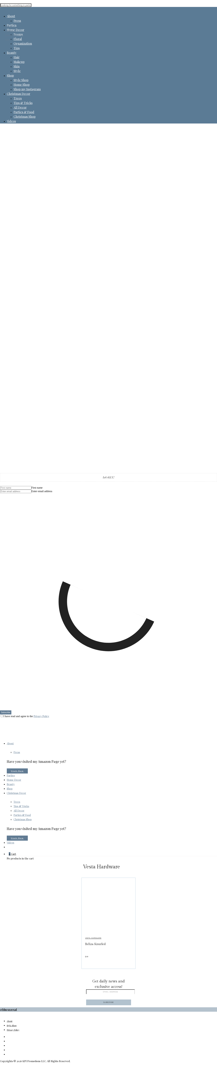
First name (37, 487)
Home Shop (22, 85)
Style (17, 71)
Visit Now (17, 771)
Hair (16, 57)
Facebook (12, 1041)
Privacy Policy (41, 716)
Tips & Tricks (23, 103)
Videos (11, 121)
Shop (10, 75)
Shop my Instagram (27, 89)
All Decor (20, 107)
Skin (17, 66)
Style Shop (21, 80)
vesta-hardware (93, 938)
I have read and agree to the (26, 716)
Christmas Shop (25, 117)
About (11, 16)
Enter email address (41, 491)
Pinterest (12, 1049)
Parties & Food (24, 112)
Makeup (19, 62)
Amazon (11, 1054)
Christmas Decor (18, 94)
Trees (18, 98)
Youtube (11, 1045)
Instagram (13, 1036)
